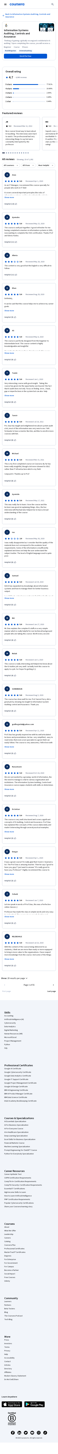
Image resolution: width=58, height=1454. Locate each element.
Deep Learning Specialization (16, 1136)
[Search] (52, 4)
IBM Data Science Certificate (15, 1097)
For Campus (9, 1266)
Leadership (8, 1234)
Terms (7, 1347)
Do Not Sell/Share (11, 1379)
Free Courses (9, 1277)
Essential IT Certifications (14, 1188)
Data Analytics (10, 1026)
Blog (6, 1312)
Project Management (12, 1041)
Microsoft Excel (10, 1037)
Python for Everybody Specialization (19, 1153)
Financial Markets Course (14, 1143)
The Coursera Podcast (13, 1316)
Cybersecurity (10, 1023)
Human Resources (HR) (13, 1033)
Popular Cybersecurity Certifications (19, 1203)
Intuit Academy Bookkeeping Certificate (20, 1101)
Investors (8, 1343)
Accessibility (9, 1358)
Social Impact (9, 1273)
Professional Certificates (14, 1248)
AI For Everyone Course (13, 1128)
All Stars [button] (26, 165)
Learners (7, 1301)
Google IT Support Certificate (16, 1079)
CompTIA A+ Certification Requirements (20, 1181)
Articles (7, 1365)
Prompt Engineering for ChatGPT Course (20, 1150)
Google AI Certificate (12, 1068)
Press (6, 1340)
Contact (7, 1361)
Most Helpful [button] (43, 165)
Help (6, 1354)
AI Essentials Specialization (15, 1121)
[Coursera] (17, 4)
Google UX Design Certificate (16, 1086)
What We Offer (10, 1230)
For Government (11, 1263)
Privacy (7, 1350)
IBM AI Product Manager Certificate (18, 1093)
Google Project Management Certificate (20, 1083)
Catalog (7, 1241)
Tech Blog (8, 1319)
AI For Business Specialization (16, 1125)
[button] (14, 978)
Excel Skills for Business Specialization (19, 1139)
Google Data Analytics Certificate (17, 1075)
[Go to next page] (53, 985)
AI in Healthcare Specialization (16, 1132)
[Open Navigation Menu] (5, 4)
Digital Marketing (11, 1030)
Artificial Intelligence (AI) (14, 1019)
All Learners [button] (9, 165)
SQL (6, 1048)
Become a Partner (11, 1270)
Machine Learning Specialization (17, 1146)
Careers (7, 1238)
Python (7, 1044)
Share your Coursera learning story (18, 1206)
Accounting (8, 1015)
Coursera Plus (10, 1245)
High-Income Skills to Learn (15, 1192)
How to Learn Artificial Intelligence (18, 1196)
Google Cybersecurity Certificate (17, 1072)
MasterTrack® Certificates (14, 1252)
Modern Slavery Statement (15, 1376)
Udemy (7, 1281)
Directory (8, 1368)
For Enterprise (10, 1259)
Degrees (7, 1256)
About (6, 1227)
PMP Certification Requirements (17, 1199)
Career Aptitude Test (12, 1174)
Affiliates (7, 1372)
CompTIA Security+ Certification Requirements (23, 1185)
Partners (7, 1305)
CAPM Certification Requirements (17, 1178)
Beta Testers (9, 1308)
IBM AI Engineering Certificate (16, 1090)
